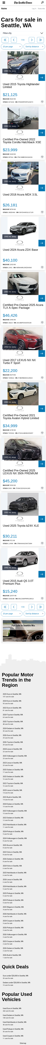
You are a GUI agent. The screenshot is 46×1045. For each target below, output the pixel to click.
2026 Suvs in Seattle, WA (12, 736)
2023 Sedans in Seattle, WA (13, 819)
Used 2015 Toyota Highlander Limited (21, 85)
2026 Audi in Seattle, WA (12, 956)
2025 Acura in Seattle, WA (12, 846)
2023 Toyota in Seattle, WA (13, 784)
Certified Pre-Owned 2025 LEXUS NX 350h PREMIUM (20, 472)
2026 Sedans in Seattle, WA (13, 860)
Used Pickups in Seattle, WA (13, 1030)
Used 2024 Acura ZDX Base (20, 249)
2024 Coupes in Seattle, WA (13, 922)
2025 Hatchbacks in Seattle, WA (14, 874)
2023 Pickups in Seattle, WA (13, 901)
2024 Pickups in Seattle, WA (13, 833)
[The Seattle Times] (23, 2)
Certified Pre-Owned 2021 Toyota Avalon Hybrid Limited (21, 417)
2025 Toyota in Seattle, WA (13, 723)
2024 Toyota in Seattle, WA (13, 716)
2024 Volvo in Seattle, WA (12, 867)
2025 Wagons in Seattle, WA (13, 908)
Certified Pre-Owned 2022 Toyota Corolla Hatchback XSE (22, 141)
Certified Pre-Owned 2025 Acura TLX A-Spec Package (23, 306)
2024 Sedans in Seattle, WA (13, 729)
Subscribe (41, 8)
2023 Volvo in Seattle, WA (12, 853)
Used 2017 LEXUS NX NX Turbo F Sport (19, 361)
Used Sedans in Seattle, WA (13, 1016)
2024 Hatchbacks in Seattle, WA (14, 887)
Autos (4, 8)
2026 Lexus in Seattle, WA (12, 881)
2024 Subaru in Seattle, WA (13, 805)
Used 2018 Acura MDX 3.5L (20, 194)
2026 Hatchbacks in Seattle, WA (14, 915)
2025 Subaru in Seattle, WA (13, 771)
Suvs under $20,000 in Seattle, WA (15, 977)
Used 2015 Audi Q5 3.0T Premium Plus (18, 582)
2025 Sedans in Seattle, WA (13, 778)
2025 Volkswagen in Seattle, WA (15, 757)
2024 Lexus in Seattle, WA (12, 750)
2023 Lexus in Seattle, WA (12, 764)
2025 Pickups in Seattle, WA (13, 894)
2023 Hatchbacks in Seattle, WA (14, 826)
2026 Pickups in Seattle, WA (13, 929)
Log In (34, 8)
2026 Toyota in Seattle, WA (13, 743)
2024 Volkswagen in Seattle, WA (15, 839)
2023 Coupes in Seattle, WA (13, 942)
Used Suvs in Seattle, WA (12, 1009)
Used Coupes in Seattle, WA (13, 1037)
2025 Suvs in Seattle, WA (12, 695)
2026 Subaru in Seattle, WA (13, 949)
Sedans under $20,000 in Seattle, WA (16, 984)
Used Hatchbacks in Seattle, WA (14, 1023)
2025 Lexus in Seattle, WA (12, 791)
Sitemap (23, 1043)
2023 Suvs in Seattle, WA (12, 709)
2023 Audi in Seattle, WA (12, 798)
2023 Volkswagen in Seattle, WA (15, 812)
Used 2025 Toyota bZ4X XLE (21, 525)
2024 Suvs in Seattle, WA (12, 702)
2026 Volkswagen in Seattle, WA (15, 936)
